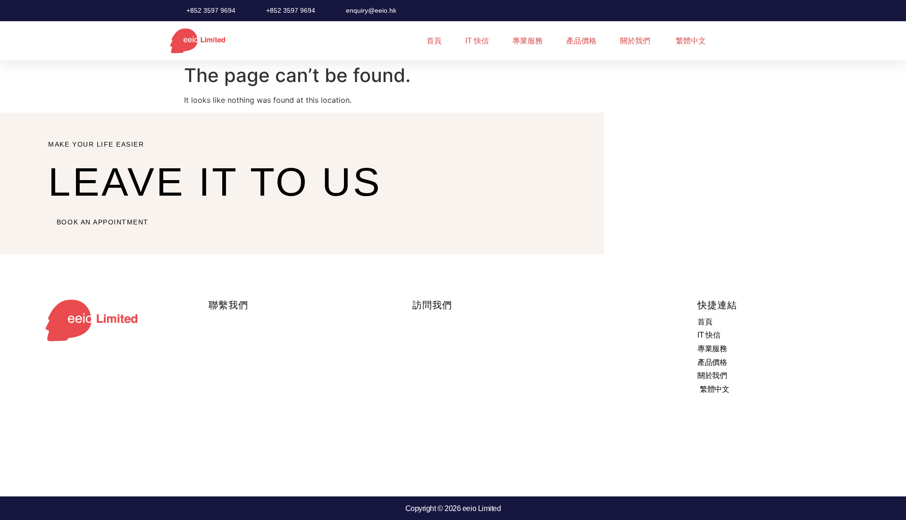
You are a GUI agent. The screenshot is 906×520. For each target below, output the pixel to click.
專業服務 (527, 41)
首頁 (434, 41)
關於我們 (635, 41)
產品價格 (581, 41)
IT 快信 (477, 41)
